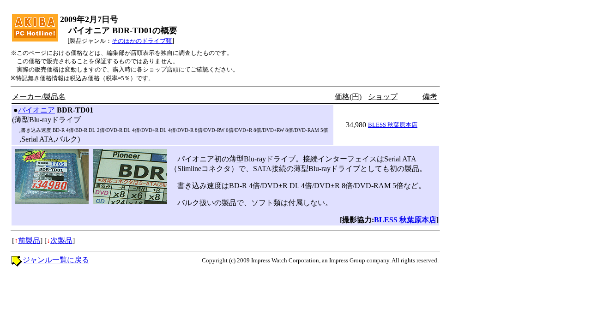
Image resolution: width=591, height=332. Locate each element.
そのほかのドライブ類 (142, 40)
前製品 (29, 240)
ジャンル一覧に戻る (56, 260)
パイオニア (36, 110)
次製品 (61, 240)
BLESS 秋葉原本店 (392, 124)
